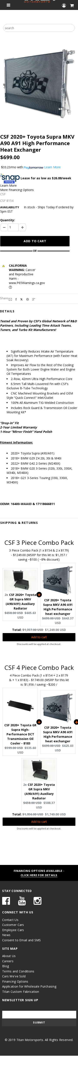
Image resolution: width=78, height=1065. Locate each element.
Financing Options (15, 981)
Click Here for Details (39, 875)
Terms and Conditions (18, 971)
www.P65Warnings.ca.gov (27, 283)
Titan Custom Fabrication (20, 992)
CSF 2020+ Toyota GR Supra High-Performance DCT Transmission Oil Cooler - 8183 (20, 734)
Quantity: (7, 220)
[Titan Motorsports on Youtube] (22, 903)
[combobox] (39, 28)
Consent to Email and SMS (21, 940)
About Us (9, 956)
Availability (9, 207)
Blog (5, 966)
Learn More (8, 185)
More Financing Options (17, 190)
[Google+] (33, 299)
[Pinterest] (27, 299)
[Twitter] (21, 299)
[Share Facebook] (16, 299)
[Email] (10, 299)
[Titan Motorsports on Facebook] (6, 903)
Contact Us (10, 920)
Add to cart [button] (39, 637)
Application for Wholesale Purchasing (29, 986)
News (6, 935)
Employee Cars (13, 930)
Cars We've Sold (14, 976)
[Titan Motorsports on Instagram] (37, 903)
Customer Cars (13, 925)
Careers (7, 961)
